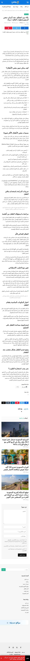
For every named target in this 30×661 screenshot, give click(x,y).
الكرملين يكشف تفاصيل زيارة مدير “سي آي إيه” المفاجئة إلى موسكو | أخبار (14, 658)
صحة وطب (26, 591)
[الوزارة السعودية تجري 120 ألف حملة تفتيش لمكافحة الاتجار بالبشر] (15, 457)
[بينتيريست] (8, 28)
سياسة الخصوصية (25, 610)
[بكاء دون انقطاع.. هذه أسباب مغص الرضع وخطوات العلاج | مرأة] (15, 37)
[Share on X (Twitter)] (16, 28)
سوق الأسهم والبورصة (6, 6)
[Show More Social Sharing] (2, 28)
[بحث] (2, 2)
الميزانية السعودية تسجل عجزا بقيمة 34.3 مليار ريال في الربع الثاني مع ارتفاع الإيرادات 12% (15, 441)
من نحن (27, 603)
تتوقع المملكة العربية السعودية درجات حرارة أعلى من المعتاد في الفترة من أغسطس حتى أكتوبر (16, 494)
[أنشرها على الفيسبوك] (25, 28)
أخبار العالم (26, 588)
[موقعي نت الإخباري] (14, 2)
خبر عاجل (27, 6)
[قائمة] (28, 2)
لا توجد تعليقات (6, 22)
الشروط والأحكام (25, 607)
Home (27, 10)
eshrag (21, 22)
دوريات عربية (15, 6)
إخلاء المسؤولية (25, 605)
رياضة (21, 6)
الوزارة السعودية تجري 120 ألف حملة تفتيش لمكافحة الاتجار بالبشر (16, 468)
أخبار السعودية (25, 593)
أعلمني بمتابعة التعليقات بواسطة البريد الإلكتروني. (14, 546)
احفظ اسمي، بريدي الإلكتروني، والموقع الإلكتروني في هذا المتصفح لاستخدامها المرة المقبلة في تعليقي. (16, 541)
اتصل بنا (27, 612)
